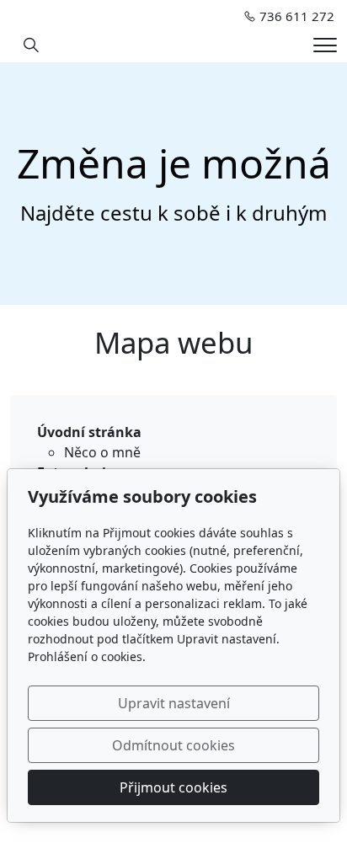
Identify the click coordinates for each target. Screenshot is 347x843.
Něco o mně (102, 452)
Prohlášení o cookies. (87, 656)
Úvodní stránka (89, 432)
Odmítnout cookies (173, 745)
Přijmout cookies (173, 787)
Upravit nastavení (174, 703)
